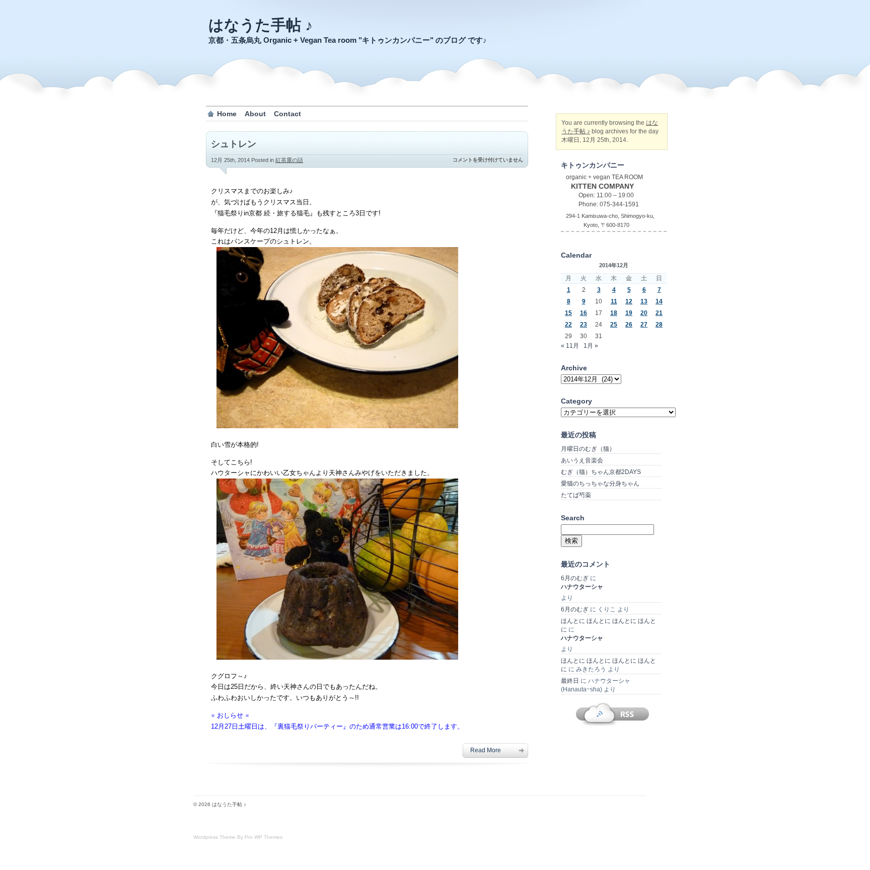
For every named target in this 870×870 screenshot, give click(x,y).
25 (613, 324)
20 (643, 313)
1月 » (591, 345)
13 (643, 301)
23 (583, 324)
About (255, 114)
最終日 (570, 680)
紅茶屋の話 (289, 160)
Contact (287, 114)
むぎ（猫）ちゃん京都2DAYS (601, 472)
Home (227, 114)
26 (628, 324)
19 (628, 313)
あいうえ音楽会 (582, 460)
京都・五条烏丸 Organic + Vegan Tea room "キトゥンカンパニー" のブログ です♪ (347, 40)
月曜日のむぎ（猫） (588, 448)
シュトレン (233, 144)
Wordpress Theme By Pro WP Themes (237, 837)
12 (628, 301)
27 (643, 324)
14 (659, 301)
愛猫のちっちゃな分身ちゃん (600, 483)
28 (659, 324)
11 (614, 301)
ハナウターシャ (582, 586)
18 (613, 313)
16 (583, 313)
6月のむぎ (575, 578)
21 (659, 313)
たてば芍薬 (576, 495)
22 (568, 324)
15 (568, 313)
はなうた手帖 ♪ (260, 25)
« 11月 (570, 345)
